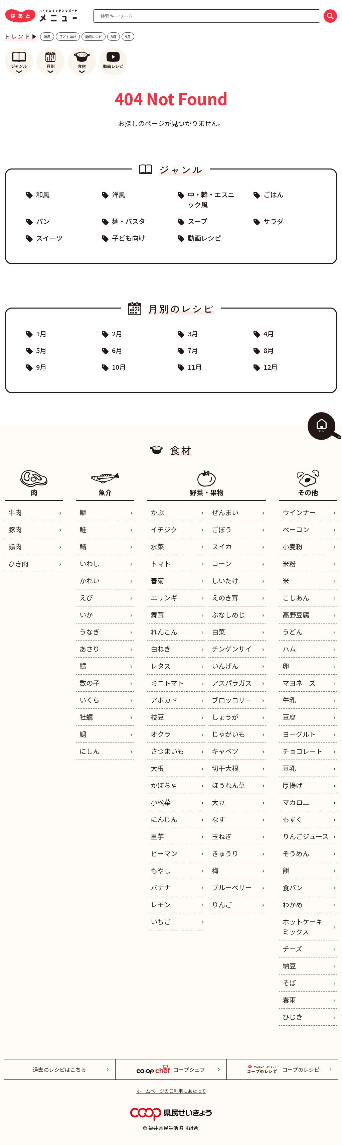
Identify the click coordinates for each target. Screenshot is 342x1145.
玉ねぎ (222, 836)
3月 (193, 333)
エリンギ (164, 597)
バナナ (161, 887)
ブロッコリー (232, 700)
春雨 (289, 1000)
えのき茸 (225, 597)
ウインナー (299, 512)
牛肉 (15, 512)
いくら (89, 700)
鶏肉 (15, 546)
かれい (89, 580)
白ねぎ (161, 649)
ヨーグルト (299, 734)
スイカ (222, 546)
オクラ (161, 734)
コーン (221, 563)
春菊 (157, 580)
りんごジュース (306, 836)
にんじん (164, 819)
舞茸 (157, 614)
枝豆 (157, 717)
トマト (161, 563)
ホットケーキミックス (303, 926)
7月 (193, 350)
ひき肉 (18, 563)
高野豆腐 (296, 614)
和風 (42, 194)
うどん (293, 632)
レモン (161, 904)
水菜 (157, 546)
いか (86, 614)
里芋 (157, 836)
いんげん (225, 666)
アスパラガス (232, 683)
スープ (197, 221)
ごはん (274, 194)
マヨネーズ (299, 683)
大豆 (218, 802)
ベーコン (296, 529)
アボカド (164, 700)
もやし (161, 870)
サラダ (274, 221)
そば (289, 983)
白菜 (218, 632)
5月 (41, 350)
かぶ (157, 512)
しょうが (225, 717)
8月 (113, 36)
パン (43, 221)
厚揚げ (293, 785)
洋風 (47, 36)
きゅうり (225, 853)
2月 (117, 333)
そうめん (296, 853)
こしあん (296, 597)
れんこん (164, 632)
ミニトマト (167, 683)
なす (218, 819)
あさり (89, 649)
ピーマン (164, 853)
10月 (119, 367)
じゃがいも (228, 734)
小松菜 (161, 802)
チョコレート (303, 751)
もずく (293, 819)
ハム (289, 649)
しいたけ (225, 580)
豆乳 (289, 768)
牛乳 (289, 700)
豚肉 (15, 529)
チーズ (292, 948)
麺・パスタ (128, 221)
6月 (117, 350)
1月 (41, 333)
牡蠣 (86, 717)
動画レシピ (93, 36)
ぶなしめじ (228, 614)
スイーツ (49, 238)
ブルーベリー (232, 887)
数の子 (89, 683)
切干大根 (225, 768)
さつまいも (167, 751)
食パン (293, 887)
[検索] (330, 16)
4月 (269, 333)
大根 (157, 768)
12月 (271, 367)
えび (86, 597)
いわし (89, 563)
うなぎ (89, 632)
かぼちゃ (164, 785)
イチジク (164, 529)
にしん (89, 751)
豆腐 (289, 717)
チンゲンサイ (232, 649)
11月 (195, 367)
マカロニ (296, 802)
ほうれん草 (228, 785)
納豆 (289, 965)
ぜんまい (225, 512)
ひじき (293, 1017)
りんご (222, 904)
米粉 (289, 563)
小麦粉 (293, 546)
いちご (161, 921)
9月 (128, 36)
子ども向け (67, 36)
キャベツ (225, 751)
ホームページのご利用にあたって (171, 1090)
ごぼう (222, 529)
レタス (161, 666)
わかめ (293, 904)
